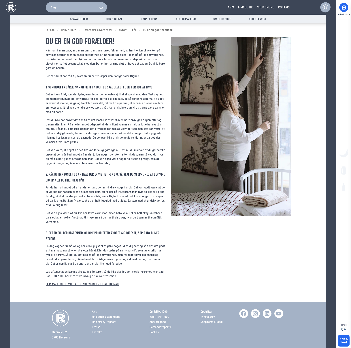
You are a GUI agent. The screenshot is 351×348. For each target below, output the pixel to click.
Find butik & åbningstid (106, 317)
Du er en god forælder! (158, 30)
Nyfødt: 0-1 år (127, 30)
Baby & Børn (68, 30)
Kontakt (284, 7)
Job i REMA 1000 (159, 317)
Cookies (154, 332)
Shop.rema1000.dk (212, 322)
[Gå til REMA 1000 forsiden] (11, 7)
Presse (96, 327)
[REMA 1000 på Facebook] (244, 313)
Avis (231, 7)
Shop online (265, 7)
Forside (50, 30)
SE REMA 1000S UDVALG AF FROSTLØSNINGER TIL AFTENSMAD (82, 284)
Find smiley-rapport (104, 322)
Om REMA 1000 (159, 311)
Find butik (245, 7)
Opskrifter (206, 311)
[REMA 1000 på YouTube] (279, 313)
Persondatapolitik (160, 327)
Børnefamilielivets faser (97, 30)
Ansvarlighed (158, 322)
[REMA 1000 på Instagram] (255, 313)
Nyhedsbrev (208, 317)
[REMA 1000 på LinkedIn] (267, 313)
